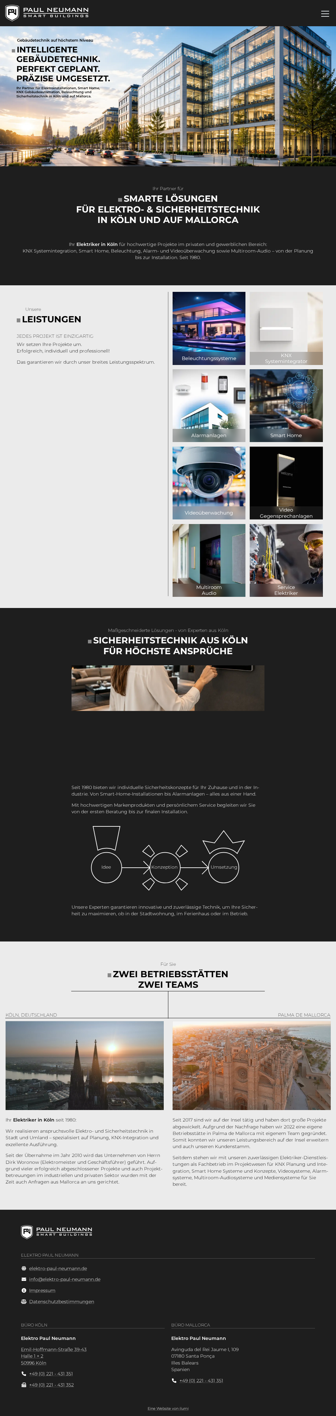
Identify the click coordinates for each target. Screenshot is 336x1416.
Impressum (42, 1290)
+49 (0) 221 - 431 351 (51, 1373)
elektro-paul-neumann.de (58, 1268)
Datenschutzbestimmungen (61, 1301)
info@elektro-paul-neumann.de (64, 1279)
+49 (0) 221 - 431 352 (51, 1384)
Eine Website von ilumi (168, 1408)
